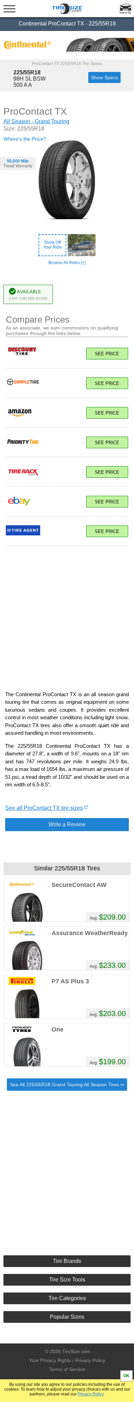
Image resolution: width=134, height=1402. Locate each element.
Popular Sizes (67, 1317)
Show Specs (104, 77)
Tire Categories (67, 1298)
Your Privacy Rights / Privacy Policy (67, 1360)
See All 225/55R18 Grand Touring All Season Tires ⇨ (67, 1084)
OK (126, 1375)
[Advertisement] (67, 615)
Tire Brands (67, 1261)
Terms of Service (67, 1369)
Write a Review (67, 824)
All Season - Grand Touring (36, 121)
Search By (125, 12)
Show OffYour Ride (52, 245)
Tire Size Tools (67, 1280)
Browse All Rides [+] (67, 262)
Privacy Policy (90, 1394)
